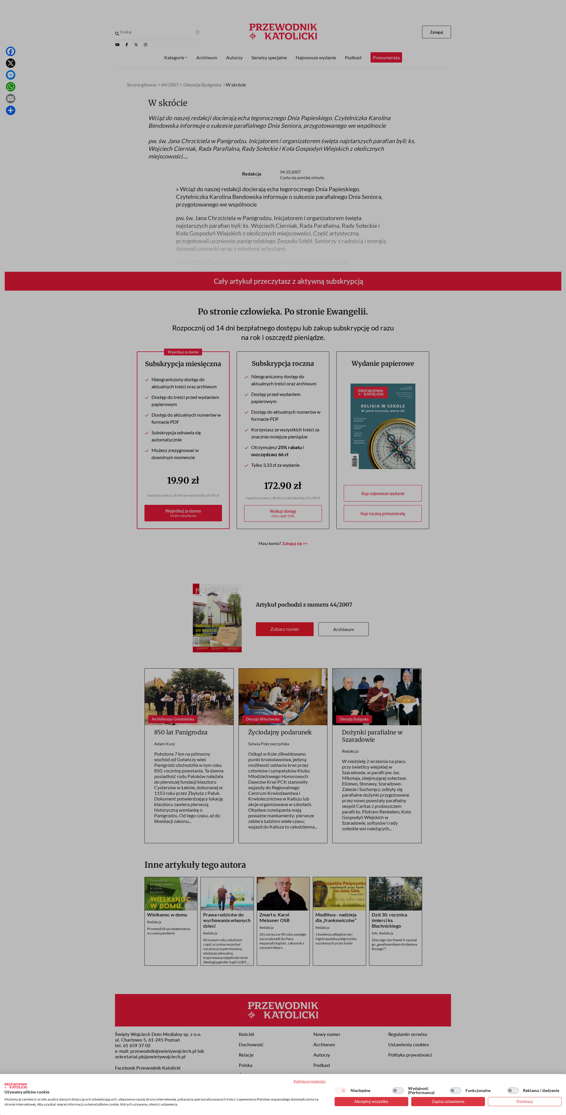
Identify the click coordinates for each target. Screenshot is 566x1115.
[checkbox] (340, 1090)
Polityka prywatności (310, 1081)
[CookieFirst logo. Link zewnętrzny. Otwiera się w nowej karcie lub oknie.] (15, 1085)
